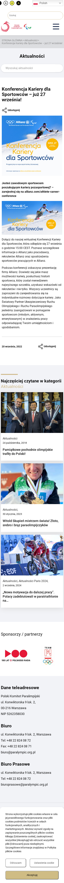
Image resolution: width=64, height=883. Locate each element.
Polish (43, 3)
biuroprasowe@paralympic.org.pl (24, 784)
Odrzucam (16, 862)
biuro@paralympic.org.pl (18, 752)
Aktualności (30, 40)
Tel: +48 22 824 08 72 (16, 740)
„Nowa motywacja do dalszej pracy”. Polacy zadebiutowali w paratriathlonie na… (30, 596)
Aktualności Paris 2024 (33, 581)
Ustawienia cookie (44, 862)
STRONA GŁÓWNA (12, 40)
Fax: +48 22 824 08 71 (16, 746)
